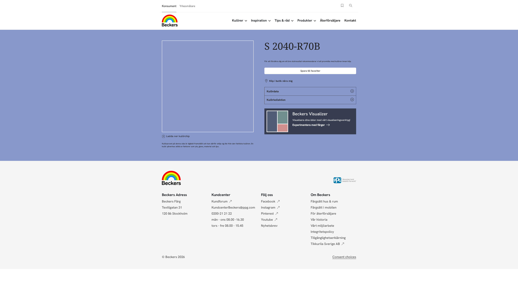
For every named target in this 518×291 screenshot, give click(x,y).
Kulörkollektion (276, 100)
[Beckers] (170, 20)
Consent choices (344, 257)
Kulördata (273, 91)
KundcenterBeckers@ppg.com (234, 207)
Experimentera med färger (308, 125)
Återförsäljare (330, 20)
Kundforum (220, 201)
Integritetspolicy (322, 232)
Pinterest (267, 213)
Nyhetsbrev (269, 226)
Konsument (169, 6)
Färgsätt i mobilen (323, 207)
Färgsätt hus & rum (324, 201)
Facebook (268, 201)
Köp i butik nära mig (281, 80)
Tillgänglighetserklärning (328, 238)
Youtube (267, 219)
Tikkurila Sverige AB (325, 244)
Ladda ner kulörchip (178, 136)
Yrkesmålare (187, 6)
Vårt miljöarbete (322, 226)
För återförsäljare (323, 213)
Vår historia (319, 219)
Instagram (268, 207)
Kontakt (350, 20)
